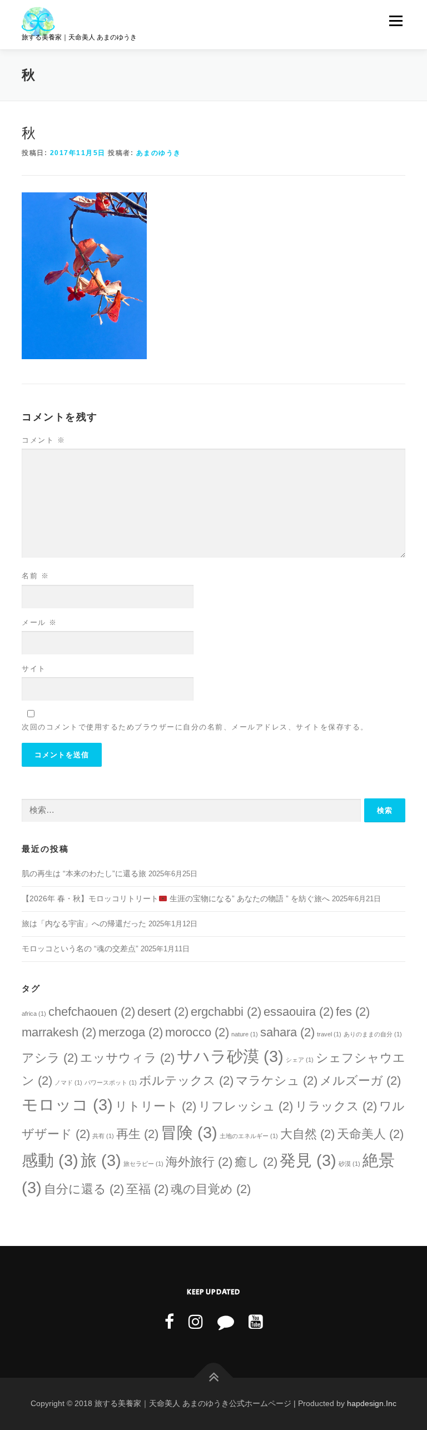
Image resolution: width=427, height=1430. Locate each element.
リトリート (155, 1106)
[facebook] (169, 1322)
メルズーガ (360, 1081)
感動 (50, 1160)
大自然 (307, 1134)
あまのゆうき (158, 153)
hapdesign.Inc (371, 1403)
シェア (300, 1059)
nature (244, 1034)
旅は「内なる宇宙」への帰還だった (84, 923)
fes (353, 1012)
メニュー (395, 21)
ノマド (68, 1082)
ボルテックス (186, 1081)
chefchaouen (91, 1012)
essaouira (299, 1012)
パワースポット (111, 1082)
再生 (137, 1134)
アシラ (50, 1058)
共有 (103, 1136)
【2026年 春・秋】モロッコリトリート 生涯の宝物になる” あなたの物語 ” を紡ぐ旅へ (176, 898)
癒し (256, 1162)
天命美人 (370, 1134)
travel (329, 1034)
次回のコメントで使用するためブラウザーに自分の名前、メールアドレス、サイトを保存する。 (195, 727)
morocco (197, 1032)
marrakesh (59, 1032)
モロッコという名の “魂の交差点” (80, 948)
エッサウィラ (127, 1058)
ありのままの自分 (373, 1034)
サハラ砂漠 (230, 1056)
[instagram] (195, 1322)
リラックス (336, 1106)
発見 (308, 1160)
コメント (43, 440)
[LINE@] (225, 1322)
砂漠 (349, 1163)
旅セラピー (143, 1163)
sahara (287, 1032)
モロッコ (67, 1104)
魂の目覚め (211, 1189)
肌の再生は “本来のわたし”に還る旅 (84, 873)
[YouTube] (256, 1322)
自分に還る (84, 1189)
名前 (35, 576)
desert (162, 1012)
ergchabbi (226, 1012)
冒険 (189, 1132)
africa (34, 1013)
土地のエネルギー (249, 1136)
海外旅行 (199, 1162)
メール (39, 622)
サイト (34, 668)
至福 (147, 1189)
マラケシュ (276, 1081)
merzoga (130, 1032)
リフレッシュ (245, 1106)
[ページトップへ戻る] (214, 1377)
